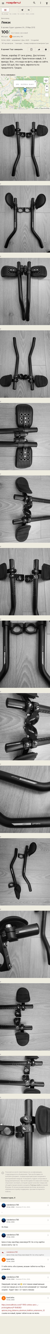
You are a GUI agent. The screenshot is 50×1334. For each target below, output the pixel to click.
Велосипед (5, 18)
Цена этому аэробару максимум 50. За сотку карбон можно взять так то (25, 1253)
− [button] (47, 89)
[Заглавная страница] (13, 1)
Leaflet (36, 108)
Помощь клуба (35, 1185)
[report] (46, 49)
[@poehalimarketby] (22, 10)
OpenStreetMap (44, 108)
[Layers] (46, 80)
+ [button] (47, 86)
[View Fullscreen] (47, 95)
